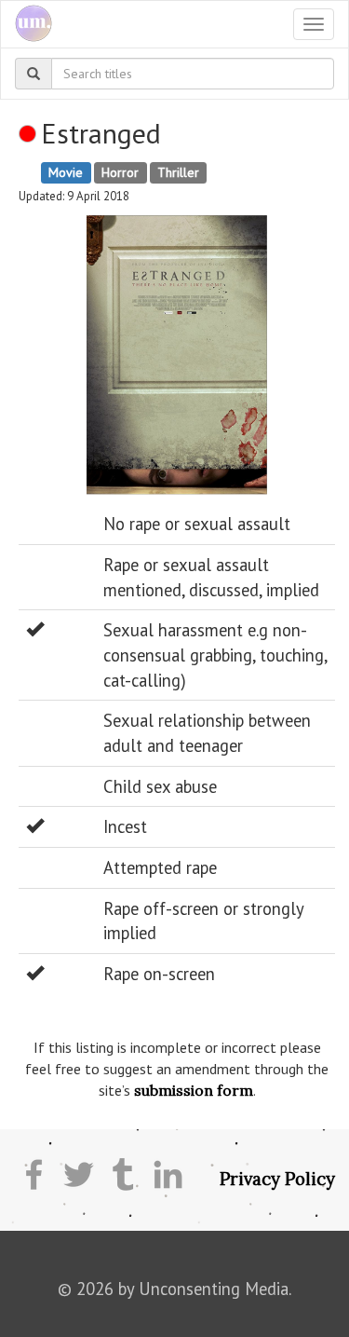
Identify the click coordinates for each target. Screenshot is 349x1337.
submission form (193, 1090)
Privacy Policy (277, 1178)
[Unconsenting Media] (26, 24)
